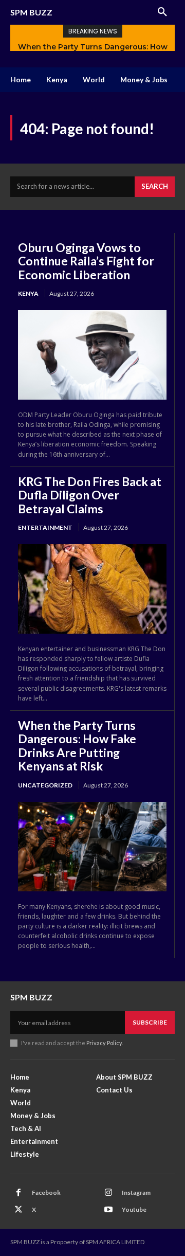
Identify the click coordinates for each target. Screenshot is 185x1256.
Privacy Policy (104, 1042)
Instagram (136, 1192)
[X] (18, 1209)
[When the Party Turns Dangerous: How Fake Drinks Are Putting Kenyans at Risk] (92, 846)
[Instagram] (108, 1193)
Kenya (28, 293)
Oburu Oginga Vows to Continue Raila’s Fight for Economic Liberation (86, 261)
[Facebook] (18, 1193)
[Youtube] (108, 1209)
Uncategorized (45, 785)
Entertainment (45, 527)
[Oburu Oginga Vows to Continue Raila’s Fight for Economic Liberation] (92, 354)
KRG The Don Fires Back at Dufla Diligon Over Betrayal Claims (89, 495)
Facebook (46, 1192)
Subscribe (150, 1022)
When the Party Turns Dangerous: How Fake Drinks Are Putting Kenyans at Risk (77, 745)
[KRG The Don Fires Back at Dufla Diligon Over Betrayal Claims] (92, 588)
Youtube (134, 1209)
